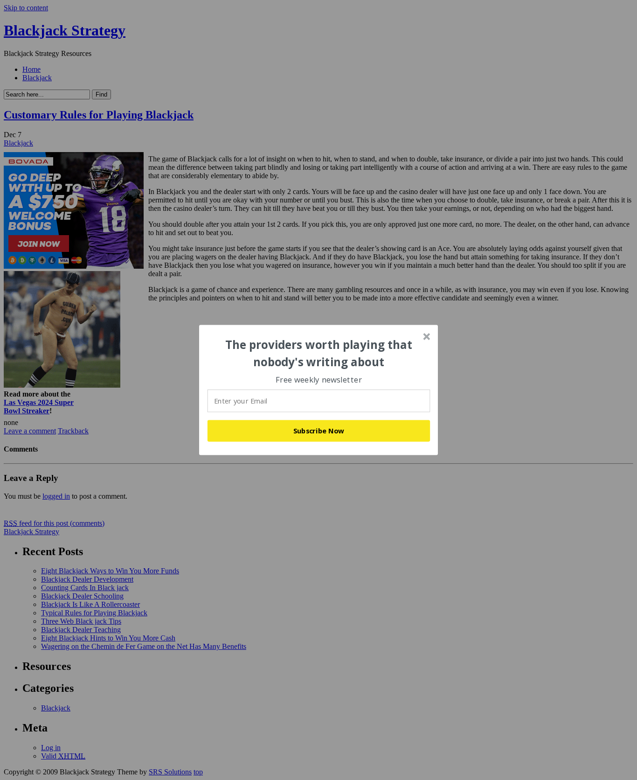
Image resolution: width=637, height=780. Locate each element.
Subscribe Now (319, 430)
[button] (319, 353)
